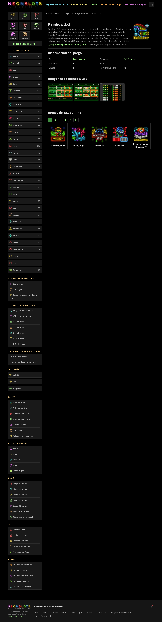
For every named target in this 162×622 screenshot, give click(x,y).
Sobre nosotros (60, 612)
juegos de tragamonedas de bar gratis (68, 44)
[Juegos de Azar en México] (26, 4)
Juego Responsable (44, 616)
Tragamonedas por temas (22, 50)
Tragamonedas (80, 59)
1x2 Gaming (129, 59)
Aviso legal (77, 612)
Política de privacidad (96, 612)
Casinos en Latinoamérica (49, 606)
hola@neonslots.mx (15, 616)
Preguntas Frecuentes (121, 612)
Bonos (11, 559)
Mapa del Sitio (41, 612)
